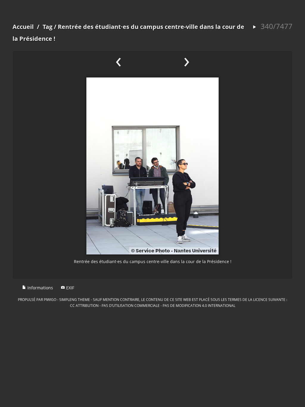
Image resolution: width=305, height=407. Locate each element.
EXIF (69, 288)
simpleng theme (74, 299)
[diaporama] (254, 27)
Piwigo (50, 299)
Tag (47, 27)
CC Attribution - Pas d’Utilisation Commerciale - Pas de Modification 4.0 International (152, 305)
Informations (39, 288)
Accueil (23, 27)
